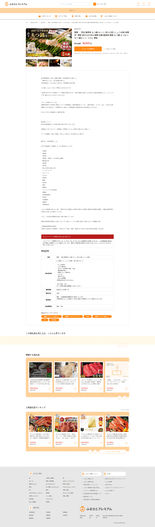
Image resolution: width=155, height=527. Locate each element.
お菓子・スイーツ (33, 495)
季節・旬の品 (66, 484)
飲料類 (47, 492)
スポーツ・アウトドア (68, 481)
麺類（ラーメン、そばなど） (51, 316)
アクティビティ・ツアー (69, 486)
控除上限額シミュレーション (91, 484)
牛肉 (87, 316)
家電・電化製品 (50, 481)
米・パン (31, 481)
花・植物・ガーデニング (52, 486)
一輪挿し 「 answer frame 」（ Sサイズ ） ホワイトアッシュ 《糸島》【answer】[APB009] (117, 382)
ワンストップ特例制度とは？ (91, 490)
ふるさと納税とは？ (89, 478)
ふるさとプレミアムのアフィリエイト (114, 487)
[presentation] (28, 43)
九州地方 (65, 515)
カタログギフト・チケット (36, 492)
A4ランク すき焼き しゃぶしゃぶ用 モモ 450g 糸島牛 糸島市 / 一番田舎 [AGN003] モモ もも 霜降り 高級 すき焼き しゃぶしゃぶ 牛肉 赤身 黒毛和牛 (91, 383)
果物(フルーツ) (33, 484)
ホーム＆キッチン (50, 484)
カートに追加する (89, 49)
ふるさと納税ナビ (109, 490)
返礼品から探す (34, 22)
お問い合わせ (108, 484)
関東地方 (31, 518)
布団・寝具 (66, 489)
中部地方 (48, 512)
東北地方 (31, 515)
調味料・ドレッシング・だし (72, 316)
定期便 (47, 501)
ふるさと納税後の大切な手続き (91, 487)
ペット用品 (49, 495)
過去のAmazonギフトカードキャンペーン (115, 478)
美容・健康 (66, 495)
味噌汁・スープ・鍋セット (102, 316)
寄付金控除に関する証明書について (93, 493)
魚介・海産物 (32, 501)
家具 (47, 489)
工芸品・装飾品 (50, 478)
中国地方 (48, 518)
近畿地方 (48, 515)
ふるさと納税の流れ (89, 481)
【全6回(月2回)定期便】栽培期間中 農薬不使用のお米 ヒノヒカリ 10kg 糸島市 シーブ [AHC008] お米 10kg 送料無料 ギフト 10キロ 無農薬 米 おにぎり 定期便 (40, 383)
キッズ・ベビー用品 (68, 492)
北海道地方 (32, 512)
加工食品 (43, 22)
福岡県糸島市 (77, 29)
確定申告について (88, 496)
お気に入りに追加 (110, 49)
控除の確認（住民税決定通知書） (92, 499)
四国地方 (65, 512)
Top (27, 22)
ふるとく (107, 493)
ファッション (49, 498)
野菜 (30, 486)
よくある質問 (108, 481)
